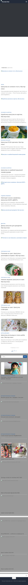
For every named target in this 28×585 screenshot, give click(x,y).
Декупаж (3, 223)
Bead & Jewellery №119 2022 (7, 568)
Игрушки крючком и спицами (8, 375)
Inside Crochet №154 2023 (7, 459)
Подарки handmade (6, 195)
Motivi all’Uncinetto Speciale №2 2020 (10, 493)
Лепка (2, 84)
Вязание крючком (5, 140)
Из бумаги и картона (6, 112)
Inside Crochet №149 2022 (7, 513)
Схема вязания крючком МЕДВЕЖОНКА (11, 435)
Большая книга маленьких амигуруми (10, 417)
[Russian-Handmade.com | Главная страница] (6, 1)
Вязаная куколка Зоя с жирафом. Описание (12, 397)
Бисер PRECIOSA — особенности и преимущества (12, 533)
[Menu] (26, 1)
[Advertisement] (14, 20)
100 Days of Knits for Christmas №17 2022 (11, 477)
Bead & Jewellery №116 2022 (7, 552)
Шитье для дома (5, 333)
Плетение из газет (5, 251)
